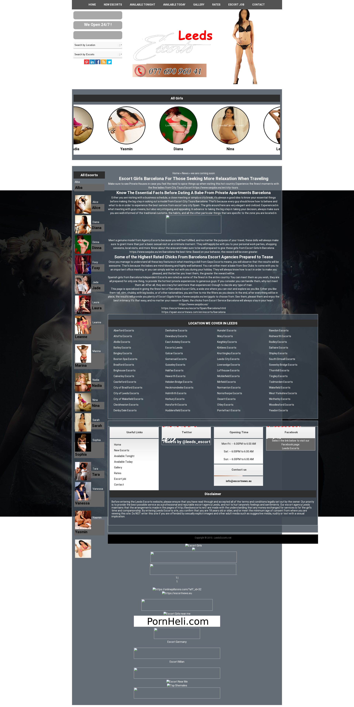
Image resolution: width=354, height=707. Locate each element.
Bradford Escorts (124, 364)
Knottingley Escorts (229, 353)
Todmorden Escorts (281, 381)
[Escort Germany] (177, 634)
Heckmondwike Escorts (179, 387)
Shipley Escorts (278, 353)
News (185, 173)
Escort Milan (177, 661)
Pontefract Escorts (228, 410)
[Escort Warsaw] (177, 697)
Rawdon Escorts (279, 330)
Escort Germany (177, 641)
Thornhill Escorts (279, 370)
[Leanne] (204, 148)
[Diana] (100, 148)
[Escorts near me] (177, 613)
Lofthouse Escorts (228, 370)
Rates (216, 4)
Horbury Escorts (175, 399)
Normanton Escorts (229, 387)
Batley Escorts (122, 347)
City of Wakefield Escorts (128, 399)
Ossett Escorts (226, 399)
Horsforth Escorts (176, 404)
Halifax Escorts (174, 370)
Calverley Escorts (124, 376)
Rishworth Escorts (280, 336)
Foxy (95, 262)
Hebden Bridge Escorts (178, 381)
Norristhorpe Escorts (229, 393)
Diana (96, 222)
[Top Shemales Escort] (177, 685)
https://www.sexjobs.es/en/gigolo (195, 296)
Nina (95, 399)
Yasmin (97, 517)
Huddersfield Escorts (177, 410)
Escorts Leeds (174, 347)
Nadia (96, 379)
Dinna (96, 242)
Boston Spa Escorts (125, 359)
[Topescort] (177, 677)
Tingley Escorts (278, 376)
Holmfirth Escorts (175, 393)
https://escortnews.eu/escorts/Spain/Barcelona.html (194, 308)
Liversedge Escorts (228, 364)
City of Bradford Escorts (128, 387)
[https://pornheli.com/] (177, 609)
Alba (77, 181)
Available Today (174, 4)
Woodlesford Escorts (281, 404)
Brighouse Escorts (125, 370)
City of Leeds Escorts (126, 393)
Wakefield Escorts (279, 387)
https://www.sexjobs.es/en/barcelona (152, 251)
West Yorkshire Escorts (283, 393)
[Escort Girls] (193, 545)
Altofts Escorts (123, 336)
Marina (97, 351)
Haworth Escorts (175, 376)
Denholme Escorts (176, 330)
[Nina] (152, 148)
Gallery (198, 4)
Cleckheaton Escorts (126, 404)
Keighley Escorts (227, 341)
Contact (258, 4)
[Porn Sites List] (177, 625)
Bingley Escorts (123, 353)
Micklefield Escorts (228, 376)
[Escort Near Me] (177, 681)
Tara (95, 468)
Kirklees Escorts (226, 347)
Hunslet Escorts (226, 330)
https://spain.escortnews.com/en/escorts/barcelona (193, 312)
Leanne (97, 322)
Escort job (236, 4)
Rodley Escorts (278, 341)
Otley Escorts (225, 404)
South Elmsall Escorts (282, 359)
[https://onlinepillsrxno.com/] (177, 589)
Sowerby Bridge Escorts (283, 364)
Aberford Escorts (124, 330)
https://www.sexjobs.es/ (193, 304)
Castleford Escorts (125, 381)
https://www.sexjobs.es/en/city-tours (216, 187)
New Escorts (113, 4)
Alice (95, 202)
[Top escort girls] (193, 573)
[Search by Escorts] (97, 54)
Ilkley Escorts (225, 336)
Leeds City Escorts (228, 359)
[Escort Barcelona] (193, 232)
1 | (177, 577)
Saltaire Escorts (278, 347)
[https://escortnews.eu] (177, 593)
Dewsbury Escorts (176, 336)
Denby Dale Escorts (125, 410)
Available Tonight (142, 4)
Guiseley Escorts (175, 364)
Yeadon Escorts (278, 410)
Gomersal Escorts (176, 359)
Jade (95, 282)
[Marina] (256, 148)
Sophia (97, 440)
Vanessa (98, 488)
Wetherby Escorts (279, 399)
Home (92, 4)
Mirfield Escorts (226, 381)
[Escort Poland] (193, 561)
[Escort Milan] (177, 657)
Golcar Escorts (174, 353)
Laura (96, 302)
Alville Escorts (122, 341)
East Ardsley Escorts (177, 341)
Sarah (96, 419)
